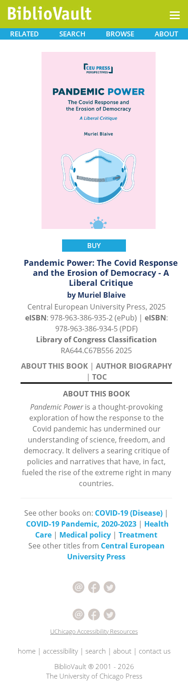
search (95, 650)
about (122, 650)
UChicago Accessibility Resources (94, 631)
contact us (155, 650)
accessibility (60, 650)
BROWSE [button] (120, 33)
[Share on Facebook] (94, 586)
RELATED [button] (24, 33)
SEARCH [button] (72, 33)
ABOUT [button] (166, 33)
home (27, 650)
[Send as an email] (78, 586)
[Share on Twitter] (109, 586)
